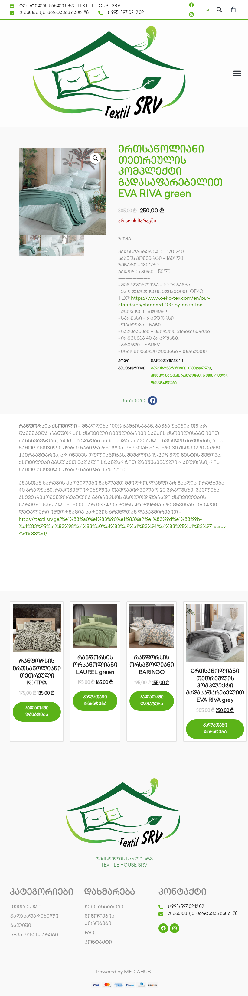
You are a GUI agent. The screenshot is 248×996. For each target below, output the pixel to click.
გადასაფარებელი (169, 369)
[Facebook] (191, 5)
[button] (219, 10)
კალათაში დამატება (37, 711)
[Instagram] (191, 14)
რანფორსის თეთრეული (205, 376)
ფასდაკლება (164, 383)
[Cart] (233, 10)
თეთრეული (199, 369)
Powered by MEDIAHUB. (124, 972)
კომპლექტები (165, 376)
